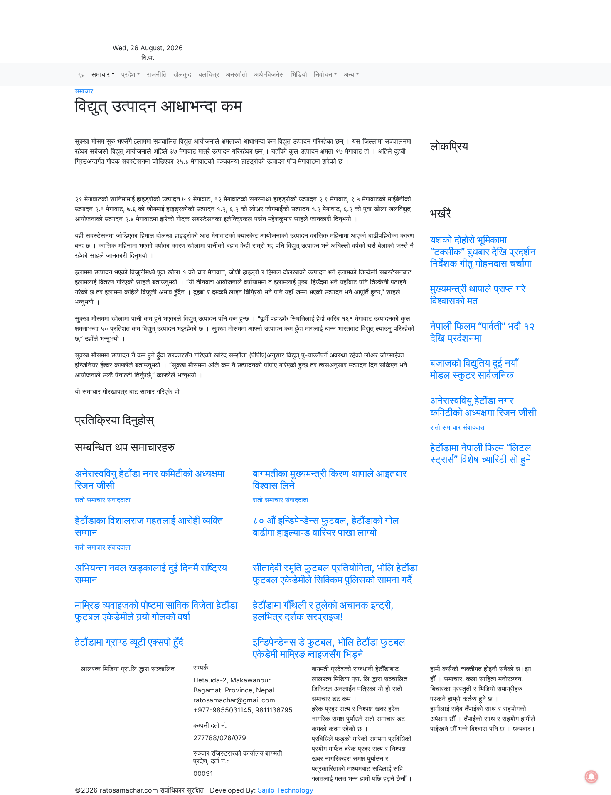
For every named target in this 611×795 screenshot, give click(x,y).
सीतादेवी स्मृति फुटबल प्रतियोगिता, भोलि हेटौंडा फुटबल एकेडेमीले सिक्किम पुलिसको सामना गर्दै (335, 574)
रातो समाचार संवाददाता (103, 500)
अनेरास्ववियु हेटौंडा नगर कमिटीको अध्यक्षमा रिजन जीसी (149, 479)
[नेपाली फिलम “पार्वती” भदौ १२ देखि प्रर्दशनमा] (483, 315)
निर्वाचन (323, 74)
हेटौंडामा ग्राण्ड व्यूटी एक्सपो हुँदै (129, 642)
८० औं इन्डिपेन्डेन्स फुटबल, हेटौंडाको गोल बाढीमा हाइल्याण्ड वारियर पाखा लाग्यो (326, 526)
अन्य (349, 74)
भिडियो (299, 74)
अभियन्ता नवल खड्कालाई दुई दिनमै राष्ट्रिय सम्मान (151, 574)
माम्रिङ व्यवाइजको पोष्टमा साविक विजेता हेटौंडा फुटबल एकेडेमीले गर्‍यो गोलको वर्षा (156, 611)
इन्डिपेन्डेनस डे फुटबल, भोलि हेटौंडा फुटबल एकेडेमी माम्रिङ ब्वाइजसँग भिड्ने (329, 648)
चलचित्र (208, 74)
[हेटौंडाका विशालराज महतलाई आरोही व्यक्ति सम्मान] (157, 510)
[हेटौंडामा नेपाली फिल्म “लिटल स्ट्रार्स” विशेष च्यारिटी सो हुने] (483, 437)
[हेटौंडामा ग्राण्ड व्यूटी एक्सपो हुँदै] (157, 631)
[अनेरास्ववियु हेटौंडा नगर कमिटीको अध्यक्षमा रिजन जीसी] (157, 463)
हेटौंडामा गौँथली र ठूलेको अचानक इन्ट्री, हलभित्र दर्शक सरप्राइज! (323, 611)
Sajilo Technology (285, 790)
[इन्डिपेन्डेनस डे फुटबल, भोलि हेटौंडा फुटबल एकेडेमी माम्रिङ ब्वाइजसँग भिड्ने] (335, 631)
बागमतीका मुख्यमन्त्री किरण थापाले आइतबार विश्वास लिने (330, 479)
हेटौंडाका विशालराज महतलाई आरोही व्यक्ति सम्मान (149, 526)
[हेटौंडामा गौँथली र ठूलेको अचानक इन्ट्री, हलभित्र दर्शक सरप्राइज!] (335, 594)
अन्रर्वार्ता (236, 74)
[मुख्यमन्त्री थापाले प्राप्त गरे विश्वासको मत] (483, 278)
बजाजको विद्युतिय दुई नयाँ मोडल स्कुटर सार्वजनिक (474, 369)
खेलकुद (182, 74)
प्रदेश (128, 74)
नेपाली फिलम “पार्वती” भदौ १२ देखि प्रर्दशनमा (482, 332)
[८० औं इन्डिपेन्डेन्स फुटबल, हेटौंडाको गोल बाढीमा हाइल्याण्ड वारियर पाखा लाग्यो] (335, 510)
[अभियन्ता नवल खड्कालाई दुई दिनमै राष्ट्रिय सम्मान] (157, 557)
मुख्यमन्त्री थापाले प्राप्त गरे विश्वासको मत (477, 295)
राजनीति (157, 74)
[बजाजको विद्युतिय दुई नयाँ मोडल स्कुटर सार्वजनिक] (483, 352)
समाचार (100, 74)
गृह (81, 74)
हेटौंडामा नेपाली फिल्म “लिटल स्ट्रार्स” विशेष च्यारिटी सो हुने (480, 454)
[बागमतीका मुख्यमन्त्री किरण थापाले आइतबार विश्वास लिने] (335, 463)
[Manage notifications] (591, 776)
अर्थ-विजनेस (269, 74)
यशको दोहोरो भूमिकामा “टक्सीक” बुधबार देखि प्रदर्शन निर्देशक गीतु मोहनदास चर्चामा (483, 252)
